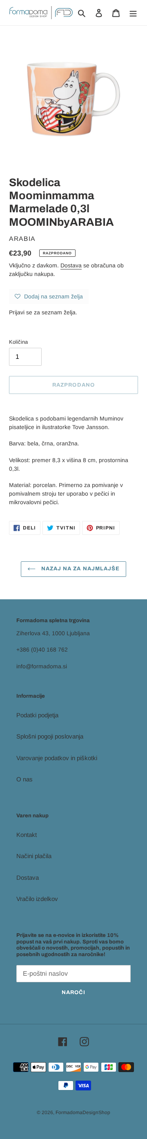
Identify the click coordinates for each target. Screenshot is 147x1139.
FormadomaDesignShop (83, 1112)
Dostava (71, 265)
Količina (18, 342)
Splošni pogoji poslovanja (49, 736)
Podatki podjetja (37, 715)
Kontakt (26, 834)
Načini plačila (33, 855)
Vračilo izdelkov (37, 898)
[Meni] (133, 13)
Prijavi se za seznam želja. (43, 312)
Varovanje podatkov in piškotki (56, 757)
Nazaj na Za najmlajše (80, 569)
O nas (24, 779)
